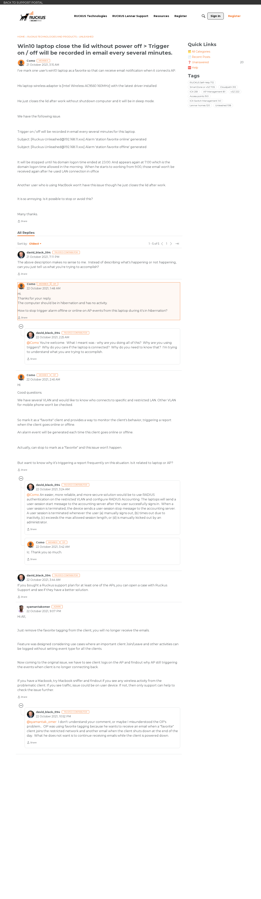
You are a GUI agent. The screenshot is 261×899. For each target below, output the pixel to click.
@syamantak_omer (42, 722)
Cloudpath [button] (228, 87)
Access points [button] (199, 96)
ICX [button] (194, 91)
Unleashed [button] (223, 105)
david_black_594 (39, 252)
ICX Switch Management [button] (205, 100)
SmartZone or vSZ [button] (202, 87)
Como (31, 60)
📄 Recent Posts (199, 57)
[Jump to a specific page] (177, 244)
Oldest (34, 244)
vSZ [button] (235, 91)
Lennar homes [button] (200, 105)
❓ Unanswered (216, 62)
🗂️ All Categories (199, 51)
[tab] (26, 233)
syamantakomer (38, 607)
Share (22, 221)
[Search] (203, 16)
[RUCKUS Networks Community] (32, 16)
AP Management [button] (214, 91)
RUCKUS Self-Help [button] (202, 82)
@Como (33, 343)
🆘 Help (193, 67)
